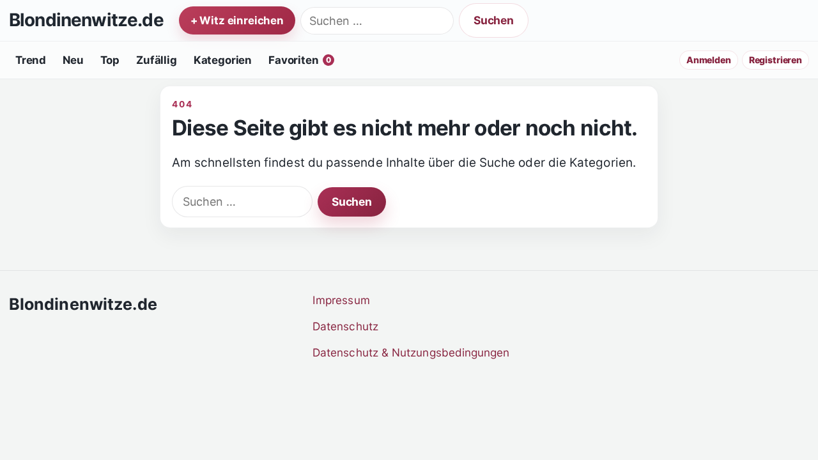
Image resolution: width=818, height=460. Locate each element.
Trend (30, 60)
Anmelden (708, 59)
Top (110, 60)
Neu (73, 60)
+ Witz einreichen (237, 20)
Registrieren (775, 59)
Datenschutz (345, 326)
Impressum (341, 300)
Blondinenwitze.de (86, 20)
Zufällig (156, 60)
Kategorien (223, 60)
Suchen (494, 20)
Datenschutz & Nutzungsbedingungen (411, 352)
